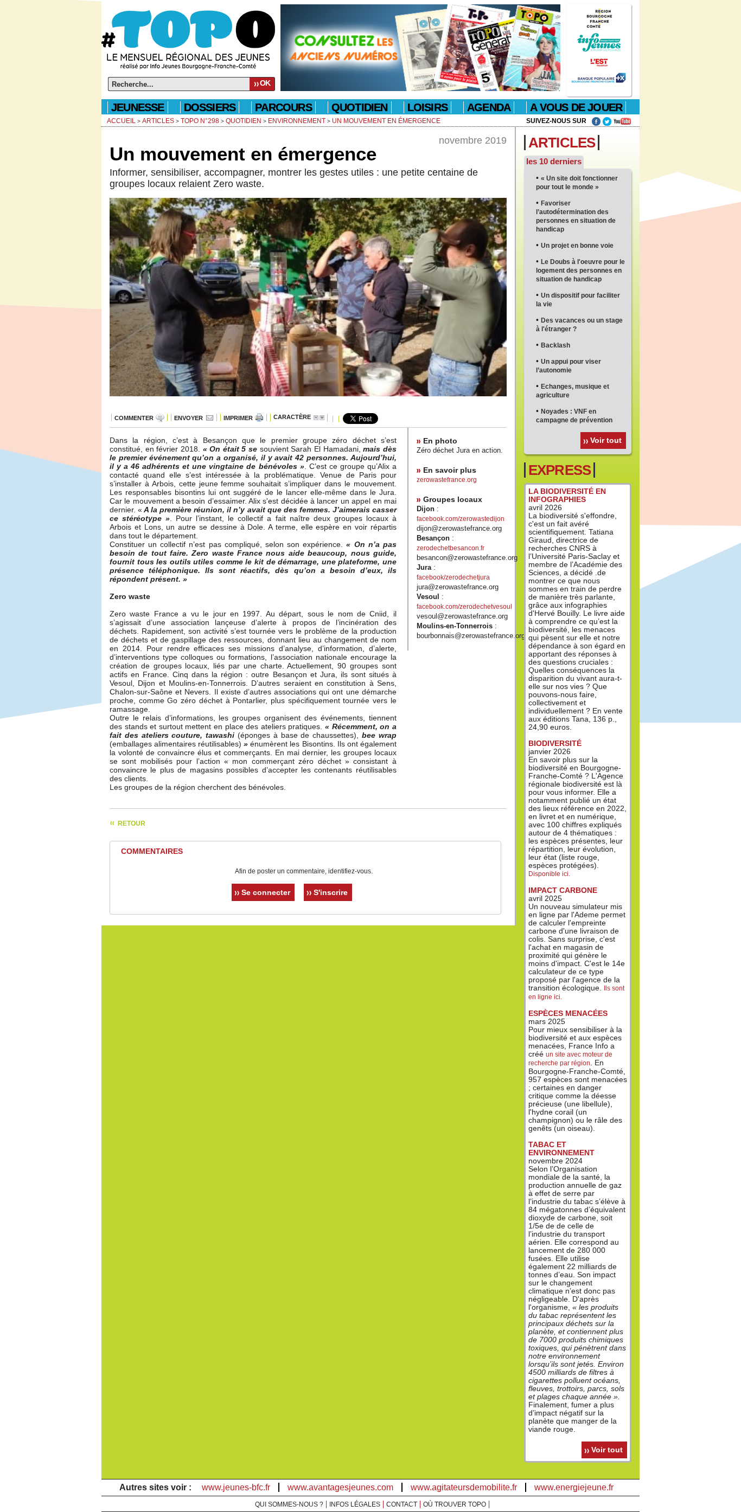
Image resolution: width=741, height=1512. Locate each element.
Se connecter (265, 892)
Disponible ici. (549, 874)
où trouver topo (454, 1504)
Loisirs (427, 107)
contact (401, 1504)
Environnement (296, 121)
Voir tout (606, 440)
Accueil (121, 121)
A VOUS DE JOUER (576, 107)
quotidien (359, 107)
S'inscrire (331, 892)
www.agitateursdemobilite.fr (464, 1487)
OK (265, 83)
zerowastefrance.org (447, 480)
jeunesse (137, 107)
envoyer (188, 418)
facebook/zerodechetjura (453, 577)
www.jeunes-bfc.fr (236, 1487)
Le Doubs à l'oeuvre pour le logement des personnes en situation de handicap (580, 270)
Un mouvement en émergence (386, 121)
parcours (283, 107)
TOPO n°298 (200, 121)
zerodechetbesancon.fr (450, 548)
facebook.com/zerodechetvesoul (464, 606)
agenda (488, 107)
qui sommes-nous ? (289, 1504)
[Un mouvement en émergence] (308, 402)
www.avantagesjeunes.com (340, 1487)
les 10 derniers (554, 161)
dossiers (210, 107)
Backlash (555, 345)
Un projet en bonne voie (577, 245)
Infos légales (354, 1504)
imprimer (238, 418)
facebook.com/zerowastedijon (460, 519)
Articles (158, 121)
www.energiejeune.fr (574, 1487)
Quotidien (243, 121)
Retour (131, 823)
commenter (134, 418)
